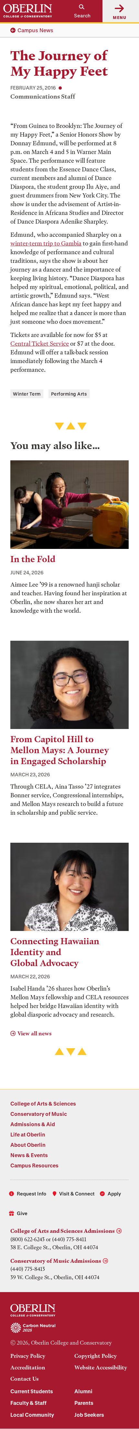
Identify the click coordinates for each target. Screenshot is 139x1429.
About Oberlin (28, 1145)
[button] (78, 11)
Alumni (83, 1391)
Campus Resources (34, 1165)
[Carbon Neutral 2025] (69, 1328)
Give (22, 1213)
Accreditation (27, 1367)
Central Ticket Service (39, 343)
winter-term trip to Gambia (45, 243)
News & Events (29, 1155)
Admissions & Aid (32, 1124)
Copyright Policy (95, 1356)
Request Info (31, 1193)
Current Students (31, 1391)
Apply (114, 1193)
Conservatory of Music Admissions (55, 1261)
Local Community (32, 1415)
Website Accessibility (100, 1367)
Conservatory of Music (38, 1114)
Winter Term (27, 394)
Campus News (35, 30)
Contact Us (24, 1379)
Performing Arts (69, 394)
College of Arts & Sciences (43, 1103)
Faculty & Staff (28, 1403)
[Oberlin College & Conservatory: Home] (27, 11)
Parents (83, 1403)
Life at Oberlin (27, 1134)
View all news (34, 1033)
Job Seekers (89, 1415)
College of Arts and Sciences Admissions (62, 1231)
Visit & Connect (77, 1193)
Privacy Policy (27, 1356)
